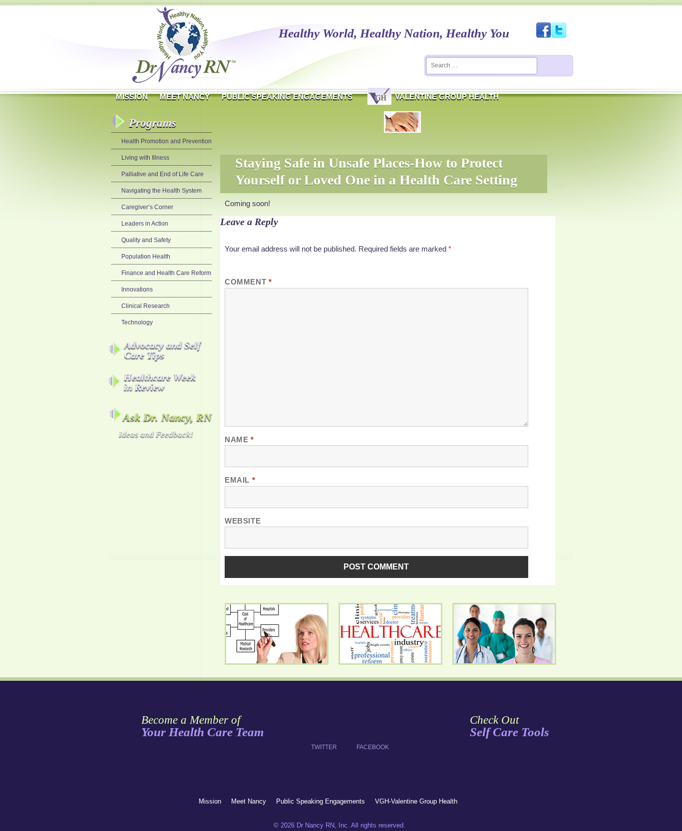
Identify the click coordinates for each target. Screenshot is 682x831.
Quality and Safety (146, 240)
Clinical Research (145, 305)
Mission (132, 96)
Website (243, 521)
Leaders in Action (144, 223)
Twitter (324, 728)
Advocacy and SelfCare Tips (162, 350)
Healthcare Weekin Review (160, 382)
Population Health (145, 256)
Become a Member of (202, 726)
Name (239, 439)
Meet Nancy (185, 96)
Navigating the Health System (161, 190)
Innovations (137, 289)
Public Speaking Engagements (287, 96)
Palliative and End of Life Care (162, 174)
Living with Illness (145, 157)
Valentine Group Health (447, 96)
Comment (248, 281)
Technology (137, 322)
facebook (369, 728)
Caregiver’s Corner (147, 207)
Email (240, 480)
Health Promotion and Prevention (166, 141)
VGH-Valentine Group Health (416, 801)
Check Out (509, 726)
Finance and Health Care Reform (166, 273)
